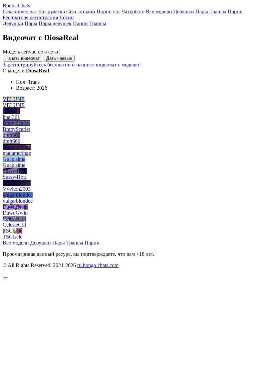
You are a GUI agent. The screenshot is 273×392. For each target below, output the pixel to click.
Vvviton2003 (17, 183)
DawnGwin (15, 207)
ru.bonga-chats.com (98, 265)
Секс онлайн (80, 11)
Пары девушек (55, 23)
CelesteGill (14, 219)
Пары (201, 11)
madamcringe (17, 147)
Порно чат (108, 11)
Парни (235, 11)
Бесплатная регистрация (30, 17)
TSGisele (12, 231)
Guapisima (14, 159)
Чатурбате (133, 11)
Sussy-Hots (15, 171)
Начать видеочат (22, 58)
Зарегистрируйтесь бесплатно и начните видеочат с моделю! (72, 64)
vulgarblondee (18, 195)
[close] (5, 278)
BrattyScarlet (16, 123)
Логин (66, 17)
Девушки (183, 11)
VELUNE (14, 99)
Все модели (159, 11)
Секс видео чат (20, 11)
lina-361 (11, 111)
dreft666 (11, 135)
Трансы (217, 11)
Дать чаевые (59, 58)
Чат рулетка (51, 11)
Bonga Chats (16, 5)
